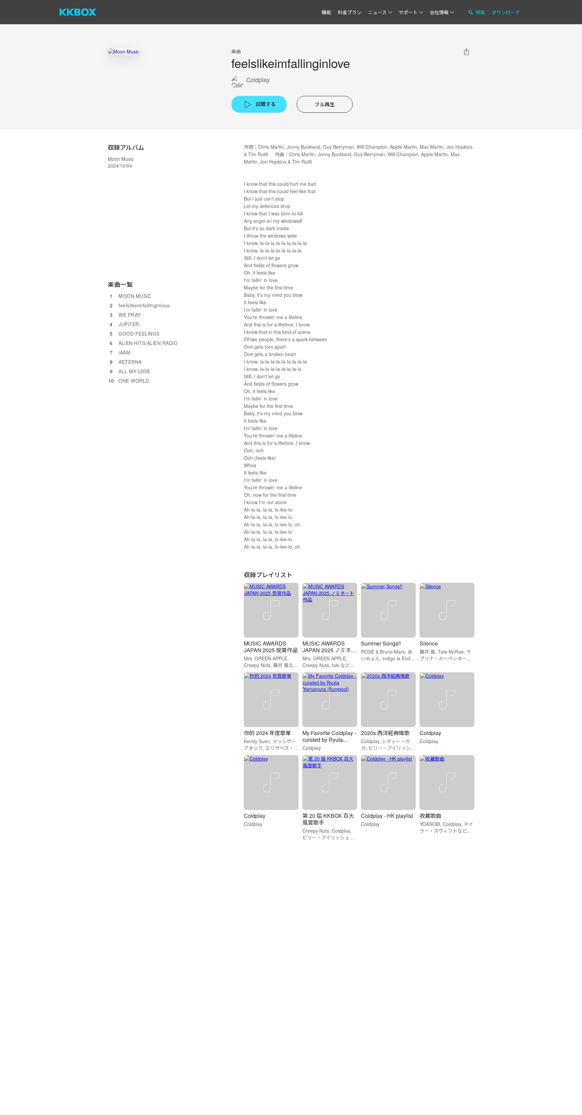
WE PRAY (130, 314)
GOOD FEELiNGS (139, 333)
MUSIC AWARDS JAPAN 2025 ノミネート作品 (329, 650)
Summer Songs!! (381, 643)
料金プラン (349, 12)
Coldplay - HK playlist (387, 816)
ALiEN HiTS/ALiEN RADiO (148, 343)
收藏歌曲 (430, 816)
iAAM (124, 352)
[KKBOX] (78, 12)
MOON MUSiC (135, 295)
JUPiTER (129, 324)
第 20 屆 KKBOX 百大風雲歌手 (328, 819)
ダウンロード (506, 12)
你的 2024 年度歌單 (267, 733)
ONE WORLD (134, 380)
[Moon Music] (123, 51)
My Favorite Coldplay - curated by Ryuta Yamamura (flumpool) (329, 739)
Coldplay (258, 79)
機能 (326, 12)
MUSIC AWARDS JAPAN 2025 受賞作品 (271, 646)
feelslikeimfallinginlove (144, 305)
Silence (429, 643)
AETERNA (130, 361)
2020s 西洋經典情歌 (385, 733)
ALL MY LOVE (135, 371)
